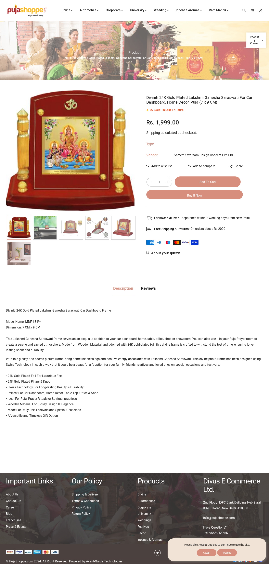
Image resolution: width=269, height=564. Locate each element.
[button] (244, 10)
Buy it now (194, 195)
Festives (143, 527)
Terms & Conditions (85, 501)
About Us (12, 494)
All (66, 57)
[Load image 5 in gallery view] (123, 228)
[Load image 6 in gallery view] (19, 254)
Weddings (144, 520)
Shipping (153, 133)
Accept (206, 552)
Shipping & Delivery (85, 494)
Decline (227, 552)
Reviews (148, 288)
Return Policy (81, 514)
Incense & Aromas (149, 540)
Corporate (144, 507)
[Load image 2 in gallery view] (45, 228)
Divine (141, 494)
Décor (141, 533)
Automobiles (146, 501)
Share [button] (239, 166)
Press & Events (16, 527)
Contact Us (13, 501)
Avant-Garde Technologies (104, 561)
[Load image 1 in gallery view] (19, 228)
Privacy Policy (81, 507)
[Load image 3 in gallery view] (71, 228)
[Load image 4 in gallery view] (97, 228)
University (144, 514)
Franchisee (13, 520)
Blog (9, 514)
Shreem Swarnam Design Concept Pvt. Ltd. (204, 155)
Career (10, 507)
